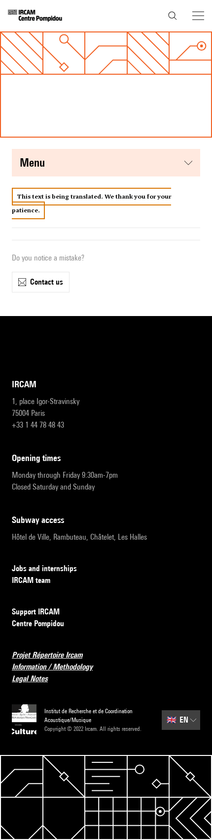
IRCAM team (31, 580)
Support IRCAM (36, 611)
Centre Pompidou (38, 623)
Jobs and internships (44, 568)
